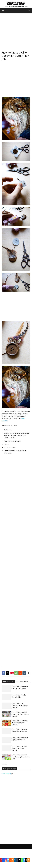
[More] (28, 673)
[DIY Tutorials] (16, 4)
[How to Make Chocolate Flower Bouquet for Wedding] (6, 723)
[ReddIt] (20, 673)
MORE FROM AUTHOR (22, 681)
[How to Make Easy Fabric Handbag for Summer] (6, 688)
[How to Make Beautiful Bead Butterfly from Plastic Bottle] (6, 757)
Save (12, 673)
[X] (7, 673)
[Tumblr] (24, 673)
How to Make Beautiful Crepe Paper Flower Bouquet (19, 748)
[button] (3, 10)
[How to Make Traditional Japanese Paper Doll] (6, 740)
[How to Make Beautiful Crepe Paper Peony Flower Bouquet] (6, 714)
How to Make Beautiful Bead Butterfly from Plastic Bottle (21, 757)
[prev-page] (3, 763)
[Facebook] (3, 673)
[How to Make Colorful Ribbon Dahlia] (6, 697)
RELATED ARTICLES (8, 681)
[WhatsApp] (16, 673)
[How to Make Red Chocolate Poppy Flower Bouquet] (6, 706)
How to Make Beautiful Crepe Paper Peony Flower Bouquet (20, 714)
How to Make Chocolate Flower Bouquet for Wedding (19, 723)
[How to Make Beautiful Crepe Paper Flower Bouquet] (6, 748)
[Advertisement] (16, 30)
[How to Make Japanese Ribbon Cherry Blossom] (6, 731)
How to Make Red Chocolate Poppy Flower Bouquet (20, 705)
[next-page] (6, 763)
